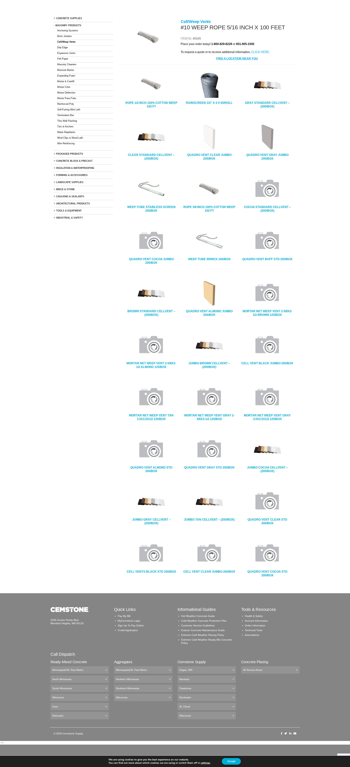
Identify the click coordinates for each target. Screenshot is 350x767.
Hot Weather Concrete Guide (198, 616)
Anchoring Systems (67, 30)
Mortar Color (63, 87)
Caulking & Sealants (70, 196)
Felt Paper (62, 58)
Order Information (255, 625)
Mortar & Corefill (65, 81)
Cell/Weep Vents (66, 41)
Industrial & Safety (69, 217)
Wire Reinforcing (66, 143)
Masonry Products (68, 25)
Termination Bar (65, 115)
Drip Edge (62, 47)
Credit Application (128, 630)
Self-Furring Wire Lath (68, 109)
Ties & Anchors (65, 126)
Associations (252, 634)
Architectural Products (73, 203)
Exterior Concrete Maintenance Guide (203, 630)
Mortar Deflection (66, 92)
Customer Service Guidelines (198, 625)
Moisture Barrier (65, 70)
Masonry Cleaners (66, 64)
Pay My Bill (124, 616)
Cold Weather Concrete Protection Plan (204, 620)
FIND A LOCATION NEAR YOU (237, 58)
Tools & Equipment (69, 210)
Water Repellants (66, 132)
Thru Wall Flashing (67, 120)
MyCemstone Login (129, 620)
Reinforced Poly (65, 104)
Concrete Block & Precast (74, 161)
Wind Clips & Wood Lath (70, 137)
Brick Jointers (64, 36)
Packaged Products (69, 153)
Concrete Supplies (69, 18)
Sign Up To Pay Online (131, 625)
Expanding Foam (66, 75)
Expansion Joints (66, 53)
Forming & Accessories (72, 175)
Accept (231, 761)
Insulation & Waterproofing (75, 168)
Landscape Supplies (69, 182)
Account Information (256, 620)
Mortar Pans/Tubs (66, 98)
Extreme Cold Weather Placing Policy (202, 634)
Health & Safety (254, 616)
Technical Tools (253, 630)
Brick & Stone (65, 189)
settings (205, 763)
